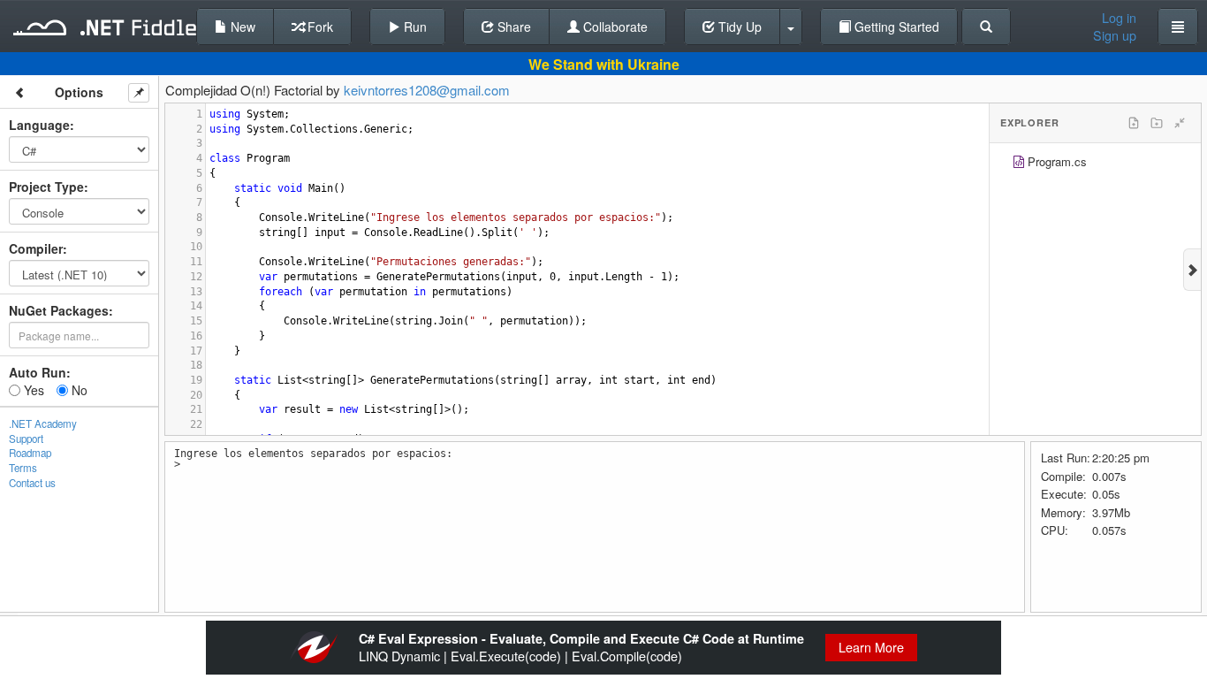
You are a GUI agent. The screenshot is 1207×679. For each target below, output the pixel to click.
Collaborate (614, 26)
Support (26, 438)
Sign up (1114, 35)
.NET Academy (43, 423)
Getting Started (895, 26)
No (77, 390)
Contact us (32, 483)
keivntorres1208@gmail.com (427, 89)
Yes (32, 390)
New (241, 26)
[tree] (1095, 164)
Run (413, 26)
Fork (318, 26)
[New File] (1133, 123)
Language (39, 125)
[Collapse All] (1179, 123)
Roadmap (30, 453)
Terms (23, 468)
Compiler (36, 248)
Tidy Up (738, 26)
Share (512, 26)
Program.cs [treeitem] (1057, 161)
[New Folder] (1156, 123)
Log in (1119, 18)
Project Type (46, 186)
